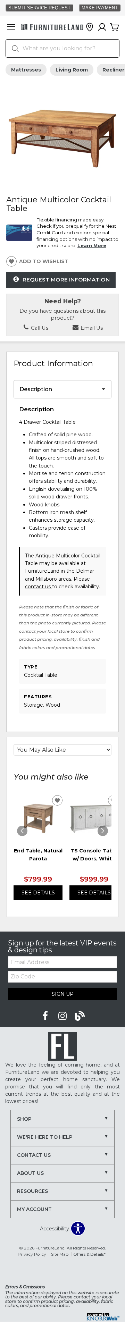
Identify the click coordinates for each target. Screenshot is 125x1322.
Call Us (39, 328)
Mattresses (26, 70)
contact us (38, 586)
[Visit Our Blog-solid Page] (79, 1016)
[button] (11, 27)
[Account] (102, 27)
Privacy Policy (32, 1254)
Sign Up (63, 994)
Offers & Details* (89, 1254)
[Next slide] (103, 831)
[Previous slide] (22, 831)
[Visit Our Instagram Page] (63, 1016)
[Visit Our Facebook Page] (46, 1016)
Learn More (91, 245)
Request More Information (66, 279)
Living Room (72, 70)
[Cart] (114, 27)
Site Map (59, 1254)
